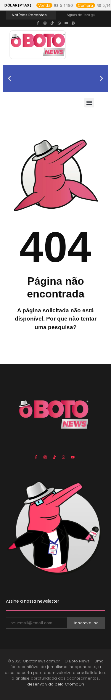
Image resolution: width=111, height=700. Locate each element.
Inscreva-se (86, 622)
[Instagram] (45, 23)
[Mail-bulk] (73, 23)
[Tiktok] (52, 23)
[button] (9, 78)
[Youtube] (66, 23)
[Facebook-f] (37, 23)
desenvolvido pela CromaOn (55, 684)
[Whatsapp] (59, 23)
